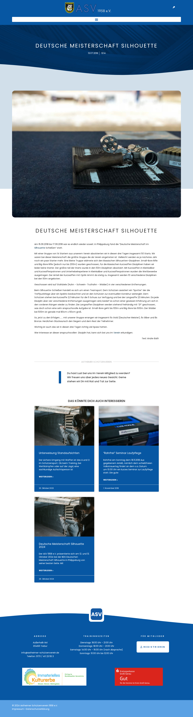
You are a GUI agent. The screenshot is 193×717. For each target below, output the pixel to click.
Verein (117, 332)
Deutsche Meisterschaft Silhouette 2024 (61, 545)
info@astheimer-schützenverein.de (40, 652)
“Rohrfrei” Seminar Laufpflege (122, 453)
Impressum (18, 709)
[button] (96, 19)
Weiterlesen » (46, 476)
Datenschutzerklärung (37, 709)
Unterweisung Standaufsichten (59, 453)
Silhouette (39, 247)
